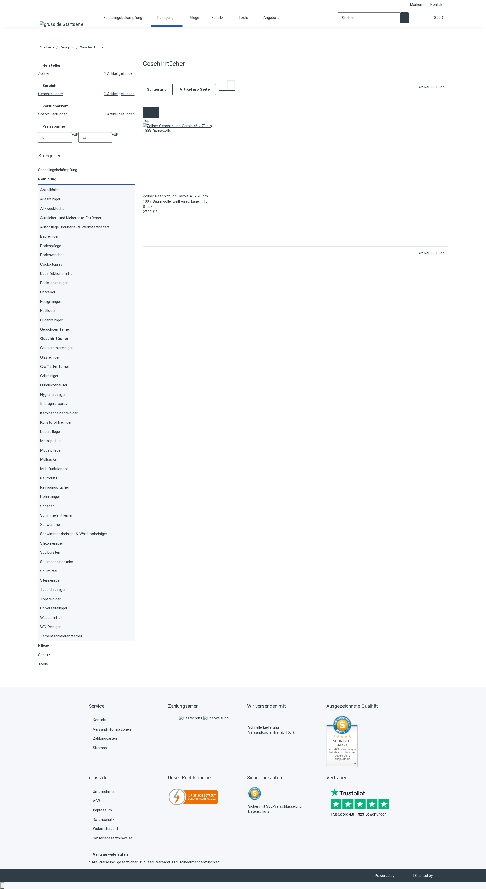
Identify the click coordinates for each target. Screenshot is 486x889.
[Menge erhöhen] (209, 226)
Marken (416, 4)
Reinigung (47, 179)
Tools (43, 664)
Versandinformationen (112, 729)
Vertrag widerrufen (110, 854)
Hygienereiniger (53, 394)
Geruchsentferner (55, 329)
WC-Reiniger (50, 627)
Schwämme (50, 524)
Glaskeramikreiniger (56, 348)
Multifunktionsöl (54, 469)
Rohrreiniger (50, 496)
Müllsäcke (48, 459)
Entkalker (47, 292)
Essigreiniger (50, 301)
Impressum (102, 810)
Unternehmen (104, 791)
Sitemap (100, 748)
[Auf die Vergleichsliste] (147, 112)
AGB (96, 801)
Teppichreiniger (53, 589)
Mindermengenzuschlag (200, 862)
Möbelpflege (50, 450)
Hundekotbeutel (53, 385)
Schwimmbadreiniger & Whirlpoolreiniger (73, 534)
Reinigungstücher (54, 487)
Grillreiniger (49, 376)
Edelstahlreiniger (54, 283)
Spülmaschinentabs (56, 562)
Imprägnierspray (53, 403)
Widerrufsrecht (105, 828)
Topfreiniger (50, 599)
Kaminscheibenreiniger (59, 413)
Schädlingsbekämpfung (57, 170)
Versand (163, 862)
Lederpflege (50, 431)
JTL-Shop (404, 875)
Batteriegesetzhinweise (112, 838)
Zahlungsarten (105, 738)
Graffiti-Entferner (54, 366)
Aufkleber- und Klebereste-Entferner (71, 218)
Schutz (44, 655)
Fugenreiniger (51, 320)
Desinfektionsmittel (56, 273)
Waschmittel (51, 617)
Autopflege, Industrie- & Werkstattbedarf (75, 227)
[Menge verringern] (147, 226)
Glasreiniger (50, 357)
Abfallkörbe (49, 190)
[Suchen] (404, 17)
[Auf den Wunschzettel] (155, 112)
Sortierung (157, 89)
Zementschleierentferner (61, 636)
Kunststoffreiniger (56, 422)
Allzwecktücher (53, 208)
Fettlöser (48, 310)
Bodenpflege (50, 246)
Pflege (43, 645)
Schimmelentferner (56, 515)
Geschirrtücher (54, 338)
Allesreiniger (50, 199)
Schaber (47, 506)
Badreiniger (49, 236)
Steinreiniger (50, 580)
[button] (417, 18)
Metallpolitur (50, 441)
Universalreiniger (53, 608)
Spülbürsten (50, 552)
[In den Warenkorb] (147, 236)
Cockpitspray (51, 264)
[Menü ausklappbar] (45, 14)
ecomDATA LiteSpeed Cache (458, 875)
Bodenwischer (52, 255)
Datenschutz (103, 819)
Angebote (271, 17)
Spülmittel (48, 571)
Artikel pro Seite (195, 89)
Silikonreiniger (51, 543)
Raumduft (48, 478)
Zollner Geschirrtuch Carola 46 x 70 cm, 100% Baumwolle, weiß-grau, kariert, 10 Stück (176, 201)
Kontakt (437, 4)
